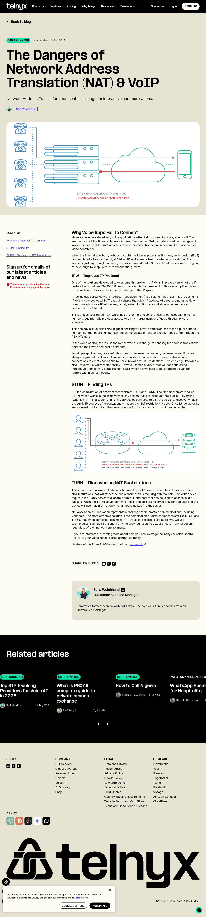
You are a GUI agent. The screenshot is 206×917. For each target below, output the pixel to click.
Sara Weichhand (25, 109)
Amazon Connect (164, 796)
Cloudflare (160, 801)
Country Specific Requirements (124, 796)
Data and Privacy (115, 764)
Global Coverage (66, 768)
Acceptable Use (114, 787)
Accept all (100, 906)
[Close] (110, 889)
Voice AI (60, 782)
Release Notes (65, 773)
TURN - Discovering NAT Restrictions (28, 255)
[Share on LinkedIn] (104, 564)
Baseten (158, 773)
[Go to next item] (107, 724)
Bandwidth (160, 787)
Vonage (158, 792)
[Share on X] (109, 564)
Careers (60, 778)
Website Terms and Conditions (124, 801)
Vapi (156, 768)
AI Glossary (62, 787)
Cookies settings (73, 906)
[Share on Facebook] (114, 564)
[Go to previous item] (98, 724)
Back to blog (21, 22)
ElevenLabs (160, 764)
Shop (58, 792)
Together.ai (160, 778)
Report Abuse (113, 768)
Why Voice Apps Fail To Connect (25, 240)
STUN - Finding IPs (17, 248)
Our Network (63, 764)
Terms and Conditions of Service (125, 806)
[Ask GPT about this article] (6, 882)
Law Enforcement (115, 782)
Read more (82, 897)
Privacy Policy (113, 773)
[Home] (16, 6)
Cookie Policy (113, 778)
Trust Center (112, 792)
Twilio (157, 782)
